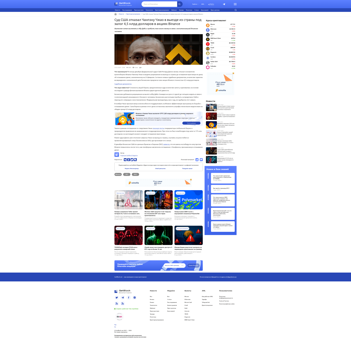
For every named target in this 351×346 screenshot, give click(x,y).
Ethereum (187, 299)
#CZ (127, 174)
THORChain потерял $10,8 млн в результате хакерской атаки (125, 248)
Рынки (152, 302)
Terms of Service (224, 301)
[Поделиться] (125, 159)
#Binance (118, 174)
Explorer (194, 4)
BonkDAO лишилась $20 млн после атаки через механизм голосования (225, 125)
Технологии (149, 10)
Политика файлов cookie (227, 304)
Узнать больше (193, 265)
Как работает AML (207, 296)
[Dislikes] (201, 159)
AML (202, 4)
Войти (212, 4)
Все (151, 296)
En (115, 327)
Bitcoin (187, 296)
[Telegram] (122, 297)
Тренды (181, 10)
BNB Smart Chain (190, 320)
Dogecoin (187, 317)
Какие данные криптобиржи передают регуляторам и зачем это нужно (222, 225)
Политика (189, 10)
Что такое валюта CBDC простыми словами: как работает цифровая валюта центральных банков (221, 199)
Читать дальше (191, 123)
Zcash (186, 305)
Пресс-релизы (215, 10)
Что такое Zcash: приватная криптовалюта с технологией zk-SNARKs (222, 177)
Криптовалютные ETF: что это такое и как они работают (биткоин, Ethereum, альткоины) (222, 213)
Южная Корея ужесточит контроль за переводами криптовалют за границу (188, 248)
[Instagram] (134, 297)
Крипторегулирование (162, 10)
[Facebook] (128, 297)
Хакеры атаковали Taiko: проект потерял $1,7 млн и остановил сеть (127, 212)
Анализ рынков (172, 305)
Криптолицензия (207, 305)
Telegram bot (206, 302)
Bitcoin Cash (188, 302)
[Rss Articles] (122, 303)
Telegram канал (187, 168)
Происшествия (138, 10)
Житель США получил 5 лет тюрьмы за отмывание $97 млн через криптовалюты (158, 213)
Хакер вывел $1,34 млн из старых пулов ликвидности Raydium (225, 159)
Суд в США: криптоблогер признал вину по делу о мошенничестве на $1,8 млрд (226, 151)
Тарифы (204, 299)
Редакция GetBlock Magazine (129, 155)
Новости (117, 10)
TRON (186, 314)
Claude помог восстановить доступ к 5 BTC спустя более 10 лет (158, 248)
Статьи (196, 10)
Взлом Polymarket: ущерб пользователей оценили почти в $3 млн (225, 133)
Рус (115, 324)
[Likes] (197, 159)
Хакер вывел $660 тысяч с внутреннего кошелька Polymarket (186, 212)
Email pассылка (160, 168)
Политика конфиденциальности (226, 297)
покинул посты (158, 128)
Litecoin (187, 311)
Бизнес (152, 299)
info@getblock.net (231, 277)
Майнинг (174, 10)
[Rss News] (116, 303)
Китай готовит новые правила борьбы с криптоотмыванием (226, 115)
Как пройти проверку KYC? (221, 188)
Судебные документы (123, 84)
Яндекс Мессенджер (132, 168)
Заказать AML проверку (172, 265)
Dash (186, 308)
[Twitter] (116, 297)
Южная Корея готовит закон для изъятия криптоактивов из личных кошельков (225, 107)
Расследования (127, 10)
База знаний (204, 10)
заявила (166, 144)
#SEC (135, 174)
